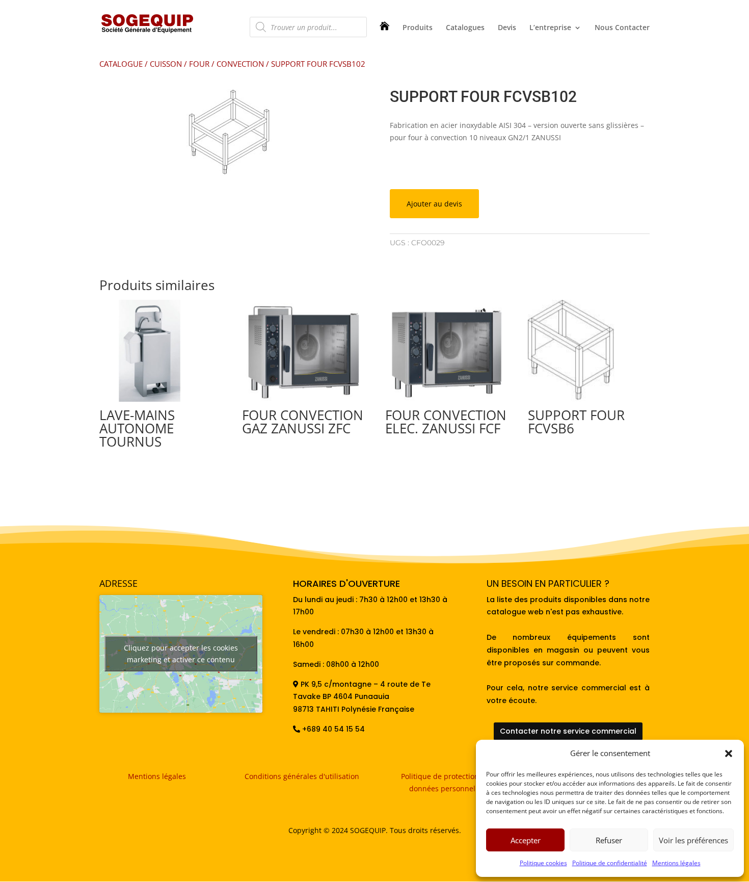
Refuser (609, 840)
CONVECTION (240, 64)
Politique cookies (543, 863)
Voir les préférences (693, 840)
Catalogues (465, 28)
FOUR (199, 64)
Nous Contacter (622, 28)
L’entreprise (550, 28)
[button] (729, 753)
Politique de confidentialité (609, 863)
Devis (507, 28)
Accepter (526, 840)
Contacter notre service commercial (568, 731)
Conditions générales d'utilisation (302, 776)
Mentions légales (676, 863)
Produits (418, 28)
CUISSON (166, 64)
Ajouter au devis (434, 204)
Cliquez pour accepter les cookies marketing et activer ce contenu (181, 653)
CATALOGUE (121, 64)
